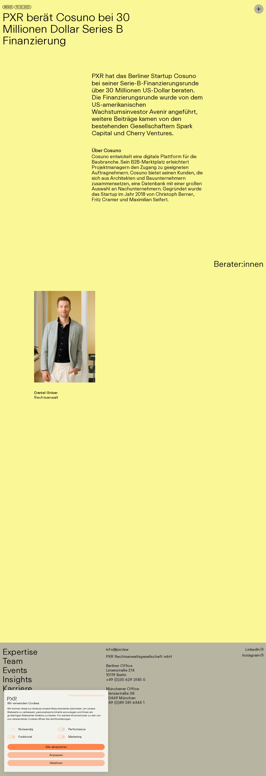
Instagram (251, 655)
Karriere (17, 688)
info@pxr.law (117, 649)
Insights (17, 679)
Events (14, 670)
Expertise (20, 651)
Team (12, 661)
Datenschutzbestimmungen (86, 695)
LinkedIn (252, 649)
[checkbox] (11, 729)
